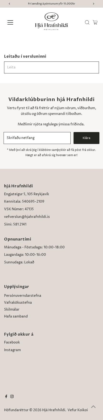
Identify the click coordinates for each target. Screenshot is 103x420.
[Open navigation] (15, 22)
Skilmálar (11, 309)
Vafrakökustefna (18, 303)
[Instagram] (12, 397)
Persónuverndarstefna (22, 296)
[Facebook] (6, 397)
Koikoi (82, 410)
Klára (86, 138)
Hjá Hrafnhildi (53, 410)
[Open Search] (87, 22)
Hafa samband (16, 316)
